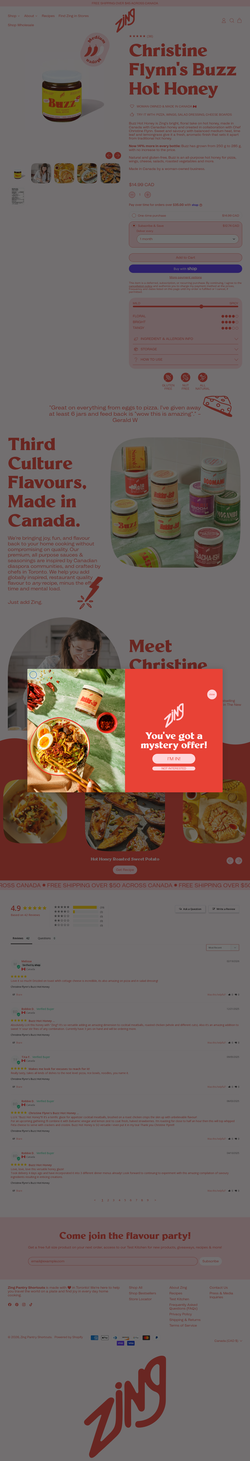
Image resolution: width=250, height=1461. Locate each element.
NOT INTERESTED (174, 768)
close (212, 694)
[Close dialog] (33, 674)
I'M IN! (173, 758)
